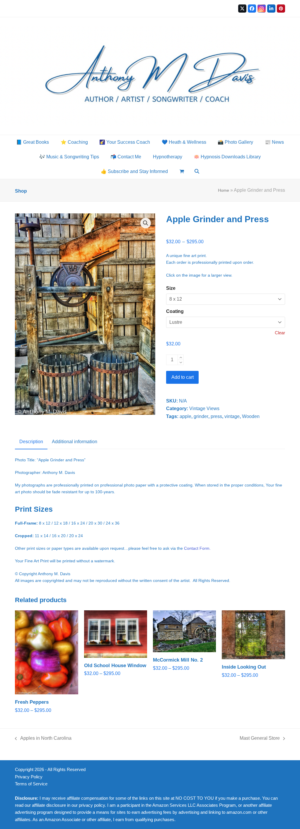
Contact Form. (197, 548)
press (216, 416)
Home (223, 190)
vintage (232, 416)
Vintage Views (204, 408)
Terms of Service (31, 784)
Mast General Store (260, 739)
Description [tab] (31, 441)
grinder (201, 416)
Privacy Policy (28, 777)
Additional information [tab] (74, 441)
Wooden (251, 416)
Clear (280, 332)
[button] (181, 171)
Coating (175, 311)
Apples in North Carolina (43, 739)
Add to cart (182, 377)
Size (170, 288)
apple (185, 416)
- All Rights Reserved (65, 769)
